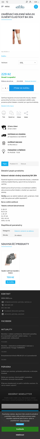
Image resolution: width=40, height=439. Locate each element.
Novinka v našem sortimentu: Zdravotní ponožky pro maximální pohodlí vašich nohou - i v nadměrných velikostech (19, 336)
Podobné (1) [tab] (14, 164)
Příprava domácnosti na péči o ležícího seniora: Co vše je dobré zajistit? (19, 384)
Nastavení (20, 424)
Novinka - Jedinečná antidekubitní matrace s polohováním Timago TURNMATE (17, 347)
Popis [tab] (5, 164)
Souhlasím (20, 429)
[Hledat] (26, 2)
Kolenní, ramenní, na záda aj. (24, 231)
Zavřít (33, 121)
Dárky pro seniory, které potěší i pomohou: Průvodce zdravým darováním (16, 378)
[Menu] (5, 6)
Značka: (4, 56)
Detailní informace (7, 106)
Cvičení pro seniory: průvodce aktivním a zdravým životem (19, 372)
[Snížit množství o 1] (3, 88)
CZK (35, 2)
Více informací (24, 420)
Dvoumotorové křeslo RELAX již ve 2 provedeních (19, 355)
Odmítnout (20, 435)
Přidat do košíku (21, 88)
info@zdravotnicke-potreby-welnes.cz (17, 302)
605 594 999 (5, 308)
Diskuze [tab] (23, 164)
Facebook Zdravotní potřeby (14, 311)
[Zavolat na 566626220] (7, 2)
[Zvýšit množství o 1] (8, 88)
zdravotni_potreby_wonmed (14, 314)
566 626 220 (8, 305)
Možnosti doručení (30, 81)
